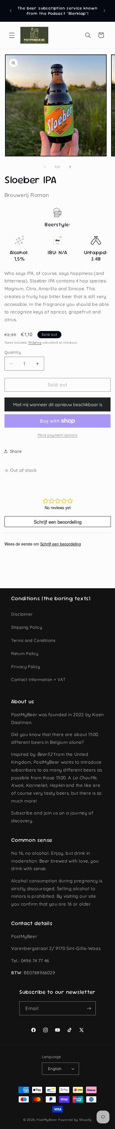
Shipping (35, 342)
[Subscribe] (89, 1008)
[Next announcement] (104, 11)
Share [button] (16, 451)
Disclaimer (22, 614)
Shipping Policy (26, 627)
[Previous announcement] (10, 11)
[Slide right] (70, 167)
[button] (11, 35)
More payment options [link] (58, 435)
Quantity (12, 352)
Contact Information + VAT (38, 679)
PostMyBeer (47, 1120)
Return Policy (24, 653)
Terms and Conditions (33, 640)
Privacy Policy (25, 666)
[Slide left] (45, 167)
